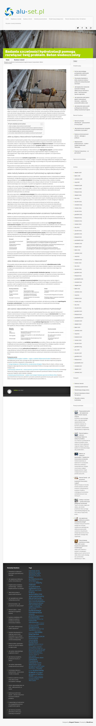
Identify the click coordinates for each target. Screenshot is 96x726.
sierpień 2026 (78, 172)
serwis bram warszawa (35, 653)
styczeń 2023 (78, 230)
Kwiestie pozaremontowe (40, 19)
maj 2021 (77, 295)
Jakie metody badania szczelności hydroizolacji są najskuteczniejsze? (26, 127)
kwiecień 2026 (78, 185)
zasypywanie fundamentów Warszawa (36, 679)
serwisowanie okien (36, 658)
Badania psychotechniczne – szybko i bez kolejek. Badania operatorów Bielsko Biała (33, 375)
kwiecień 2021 (78, 298)
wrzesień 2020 (78, 321)
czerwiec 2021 (78, 292)
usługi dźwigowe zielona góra (36, 666)
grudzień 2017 (78, 356)
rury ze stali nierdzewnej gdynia (37, 650)
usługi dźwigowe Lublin (35, 665)
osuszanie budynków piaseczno (33, 642)
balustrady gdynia (34, 570)
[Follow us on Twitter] (78, 28)
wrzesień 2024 (78, 204)
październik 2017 (79, 362)
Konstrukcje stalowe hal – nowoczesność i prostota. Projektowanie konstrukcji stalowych (34, 369)
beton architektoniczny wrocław (36, 579)
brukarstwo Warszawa (37, 602)
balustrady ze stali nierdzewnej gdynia (35, 575)
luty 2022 (77, 266)
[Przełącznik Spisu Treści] (41, 124)
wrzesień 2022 (78, 243)
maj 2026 (77, 182)
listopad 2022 (78, 237)
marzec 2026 (78, 188)
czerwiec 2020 (78, 330)
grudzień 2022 (78, 234)
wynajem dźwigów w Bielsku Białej (36, 674)
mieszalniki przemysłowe (36, 624)
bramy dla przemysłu (36, 597)
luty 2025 (77, 198)
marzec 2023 (78, 224)
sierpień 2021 (78, 285)
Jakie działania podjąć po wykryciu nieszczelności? (21, 131)
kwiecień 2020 (78, 337)
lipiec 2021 (77, 288)
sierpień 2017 (78, 369)
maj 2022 (77, 256)
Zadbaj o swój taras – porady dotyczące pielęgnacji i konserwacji (82, 501)
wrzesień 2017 (78, 366)
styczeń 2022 (78, 269)
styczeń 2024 (78, 211)
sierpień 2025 (78, 195)
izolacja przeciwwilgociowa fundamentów (36, 616)
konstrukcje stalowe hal (36, 619)
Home (7, 19)
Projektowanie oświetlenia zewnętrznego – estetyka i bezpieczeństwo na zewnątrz (16, 586)
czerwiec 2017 (78, 372)
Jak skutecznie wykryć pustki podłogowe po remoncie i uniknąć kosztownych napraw (82, 107)
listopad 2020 (78, 314)
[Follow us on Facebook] (82, 28)
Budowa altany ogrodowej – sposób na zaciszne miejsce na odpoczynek (16, 645)
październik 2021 (79, 279)
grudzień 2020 (78, 311)
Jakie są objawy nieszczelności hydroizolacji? (20, 126)
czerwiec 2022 (78, 253)
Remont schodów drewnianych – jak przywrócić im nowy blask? (82, 122)
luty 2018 (77, 350)
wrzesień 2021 (78, 282)
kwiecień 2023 (78, 221)
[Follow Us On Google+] (91, 28)
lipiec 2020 (77, 327)
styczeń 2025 (78, 201)
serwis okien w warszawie (34, 655)
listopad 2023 (78, 217)
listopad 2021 (78, 275)
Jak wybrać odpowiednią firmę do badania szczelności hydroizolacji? (25, 133)
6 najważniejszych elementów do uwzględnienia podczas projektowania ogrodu (16, 704)
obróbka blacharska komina (35, 634)
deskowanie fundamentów (35, 607)
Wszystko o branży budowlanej (13, 23)
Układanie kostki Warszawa (35, 663)
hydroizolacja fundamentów (35, 611)
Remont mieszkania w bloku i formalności (75, 19)
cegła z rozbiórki (34, 606)
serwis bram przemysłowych (37, 651)
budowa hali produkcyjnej (36, 604)
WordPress (89, 722)
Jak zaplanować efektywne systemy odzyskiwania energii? (82, 520)
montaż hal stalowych (36, 629)
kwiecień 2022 (78, 259)
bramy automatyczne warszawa (35, 594)
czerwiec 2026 (78, 179)
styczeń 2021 (78, 308)
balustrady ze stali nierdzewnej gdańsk (35, 572)
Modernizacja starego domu (56, 19)
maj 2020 (77, 333)
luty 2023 (77, 227)
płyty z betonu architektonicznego (35, 647)
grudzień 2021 (78, 272)
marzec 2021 (78, 301)
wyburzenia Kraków (36, 671)
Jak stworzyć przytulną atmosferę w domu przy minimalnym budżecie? (15, 711)
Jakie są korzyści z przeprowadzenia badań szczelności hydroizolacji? (26, 129)
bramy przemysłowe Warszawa (36, 600)
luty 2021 (77, 304)
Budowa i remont (27, 19)
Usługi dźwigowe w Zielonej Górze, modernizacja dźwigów (25, 364)
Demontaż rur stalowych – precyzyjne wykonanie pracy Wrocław (16, 573)
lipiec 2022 (77, 250)
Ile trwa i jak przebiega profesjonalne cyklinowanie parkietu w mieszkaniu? (82, 73)
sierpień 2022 (78, 246)
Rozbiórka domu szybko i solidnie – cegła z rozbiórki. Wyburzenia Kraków (29, 358)
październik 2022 (79, 240)
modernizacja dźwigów (34, 628)
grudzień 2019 (78, 346)
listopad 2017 (78, 359)
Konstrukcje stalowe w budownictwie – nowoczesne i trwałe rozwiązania (16, 672)
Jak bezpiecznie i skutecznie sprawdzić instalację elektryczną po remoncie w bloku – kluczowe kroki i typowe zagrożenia (82, 90)
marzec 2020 (78, 340)
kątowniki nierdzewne (34, 621)
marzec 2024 (78, 208)
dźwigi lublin (32, 609)
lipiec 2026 (77, 175)
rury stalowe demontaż (36, 649)
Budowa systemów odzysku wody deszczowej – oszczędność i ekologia (16, 679)
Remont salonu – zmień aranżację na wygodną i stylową (15, 611)
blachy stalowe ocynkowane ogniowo (35, 586)
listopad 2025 (78, 192)
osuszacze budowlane (36, 637)
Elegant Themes (74, 722)
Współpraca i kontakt (16, 19)
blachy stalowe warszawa (35, 589)
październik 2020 (79, 317)
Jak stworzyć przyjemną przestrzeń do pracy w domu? (15, 658)
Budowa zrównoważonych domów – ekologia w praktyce (81, 136)
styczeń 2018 (78, 353)
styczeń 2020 (78, 343)
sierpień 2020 (78, 324)
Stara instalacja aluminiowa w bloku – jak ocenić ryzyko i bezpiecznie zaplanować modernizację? (82, 544)
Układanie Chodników (33, 660)
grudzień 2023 (78, 214)
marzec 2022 (78, 263)
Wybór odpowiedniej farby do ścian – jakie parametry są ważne (16, 687)
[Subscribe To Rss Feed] (86, 28)
